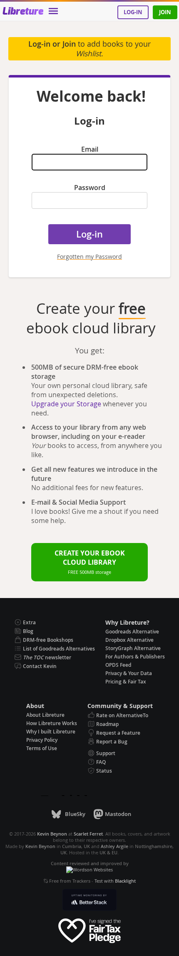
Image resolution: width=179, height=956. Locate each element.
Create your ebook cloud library (90, 561)
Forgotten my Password (89, 256)
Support (105, 753)
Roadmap (107, 724)
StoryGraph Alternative (133, 648)
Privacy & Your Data (128, 673)
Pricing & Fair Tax (125, 681)
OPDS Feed (118, 664)
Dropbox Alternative (129, 639)
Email (89, 149)
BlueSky (75, 814)
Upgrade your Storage (66, 403)
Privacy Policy (41, 739)
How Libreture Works (51, 723)
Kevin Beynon (40, 846)
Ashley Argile (114, 846)
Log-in (133, 12)
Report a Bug (111, 741)
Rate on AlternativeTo (122, 715)
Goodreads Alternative (132, 631)
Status (104, 770)
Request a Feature (118, 732)
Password (89, 187)
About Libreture (45, 714)
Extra (29, 622)
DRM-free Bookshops (48, 639)
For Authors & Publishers (135, 656)
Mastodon (118, 814)
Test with (115, 881)
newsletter (47, 657)
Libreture (22, 12)
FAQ (101, 762)
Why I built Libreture (50, 731)
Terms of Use (41, 748)
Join (165, 12)
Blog (28, 631)
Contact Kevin (40, 666)
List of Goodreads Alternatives (59, 648)
